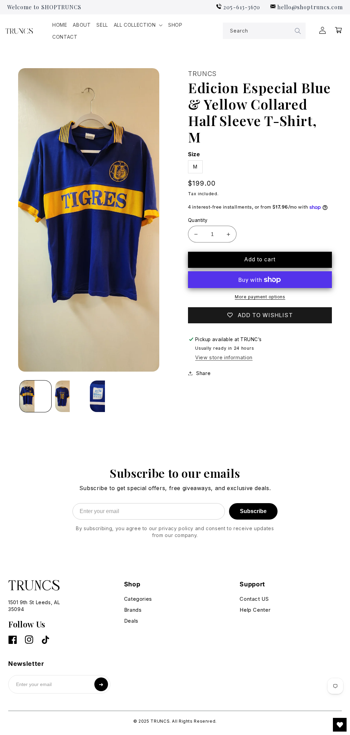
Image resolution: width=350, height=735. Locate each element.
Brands (133, 610)
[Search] (298, 30)
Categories (138, 599)
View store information (224, 357)
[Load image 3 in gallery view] (105, 396)
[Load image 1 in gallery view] (35, 396)
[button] (138, 25)
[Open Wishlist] (340, 725)
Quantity (197, 220)
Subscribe (253, 511)
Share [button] (203, 373)
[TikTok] (45, 640)
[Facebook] (12, 640)
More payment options (260, 296)
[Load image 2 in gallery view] (70, 396)
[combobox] (264, 31)
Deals (131, 621)
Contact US (254, 599)
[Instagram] (29, 640)
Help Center (255, 610)
